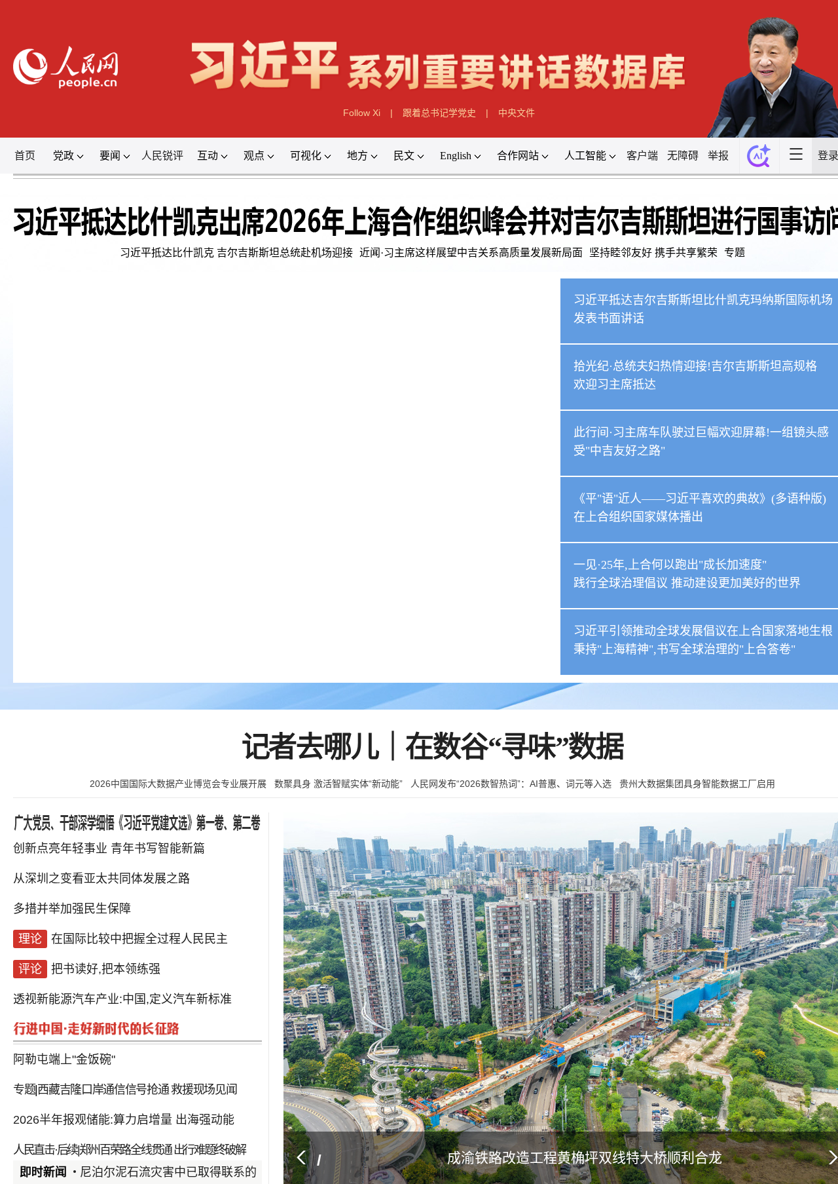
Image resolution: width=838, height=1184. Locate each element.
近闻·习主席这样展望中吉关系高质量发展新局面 (471, 252)
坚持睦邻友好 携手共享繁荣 (653, 252)
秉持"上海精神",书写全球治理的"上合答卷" (684, 649)
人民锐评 (162, 155)
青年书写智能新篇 (158, 853)
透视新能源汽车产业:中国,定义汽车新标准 (122, 984)
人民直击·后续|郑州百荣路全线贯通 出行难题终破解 (129, 1115)
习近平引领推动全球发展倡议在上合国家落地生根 (703, 631)
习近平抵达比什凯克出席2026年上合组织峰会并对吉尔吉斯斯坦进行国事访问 (252, 655)
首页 (24, 155)
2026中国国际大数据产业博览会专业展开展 (178, 783)
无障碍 (683, 155)
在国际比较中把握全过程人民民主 (139, 931)
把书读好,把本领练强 (105, 957)
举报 (718, 155)
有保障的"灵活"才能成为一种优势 (161, 1141)
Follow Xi (361, 112)
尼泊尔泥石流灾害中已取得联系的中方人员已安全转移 (221, 1172)
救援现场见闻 (203, 1062)
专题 (734, 252)
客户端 (642, 155)
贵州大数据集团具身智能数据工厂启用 (697, 783)
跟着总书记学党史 (439, 112)
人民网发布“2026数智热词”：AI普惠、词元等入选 (510, 783)
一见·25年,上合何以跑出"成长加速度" (670, 564)
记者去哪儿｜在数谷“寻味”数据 (432, 747)
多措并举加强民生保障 (72, 905)
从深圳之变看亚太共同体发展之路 (101, 879)
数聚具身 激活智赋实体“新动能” (338, 783)
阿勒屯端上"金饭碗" (64, 1036)
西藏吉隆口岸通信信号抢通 (102, 1062)
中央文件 (516, 112)
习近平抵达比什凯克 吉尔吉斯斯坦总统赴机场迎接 (236, 252)
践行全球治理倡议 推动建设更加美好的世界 (687, 583)
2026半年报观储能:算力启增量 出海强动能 (123, 1089)
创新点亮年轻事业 (60, 853)
